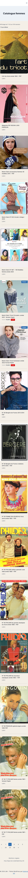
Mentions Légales (14, 858)
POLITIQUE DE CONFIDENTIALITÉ (14, 861)
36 (14, 847)
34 (6, 847)
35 (10, 847)
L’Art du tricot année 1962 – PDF (11, 76)
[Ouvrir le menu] (26, 3)
